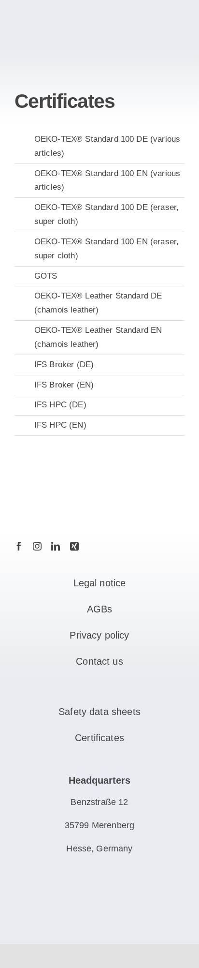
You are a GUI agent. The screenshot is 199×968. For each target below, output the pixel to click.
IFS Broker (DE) (64, 364)
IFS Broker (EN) (64, 384)
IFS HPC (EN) (60, 425)
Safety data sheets (99, 711)
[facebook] (18, 546)
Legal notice (99, 583)
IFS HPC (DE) (60, 404)
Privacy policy (99, 635)
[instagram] (37, 546)
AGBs (100, 609)
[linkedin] (55, 546)
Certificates (99, 737)
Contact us (99, 661)
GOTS (45, 276)
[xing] (74, 546)
